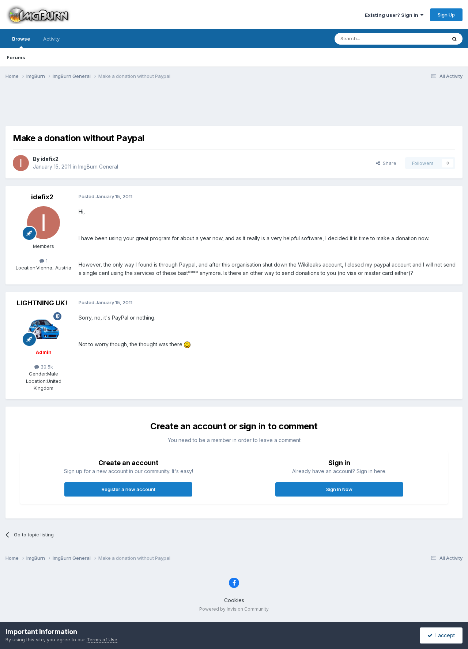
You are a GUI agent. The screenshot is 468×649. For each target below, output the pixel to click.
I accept (444, 635)
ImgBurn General (98, 166)
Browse (21, 39)
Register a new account (128, 489)
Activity (51, 39)
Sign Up (446, 15)
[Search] (454, 39)
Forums (16, 57)
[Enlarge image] (187, 344)
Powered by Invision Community (234, 609)
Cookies (234, 600)
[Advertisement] (234, 107)
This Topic (425, 38)
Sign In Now (339, 489)
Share (388, 163)
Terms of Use (102, 639)
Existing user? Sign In (392, 15)
